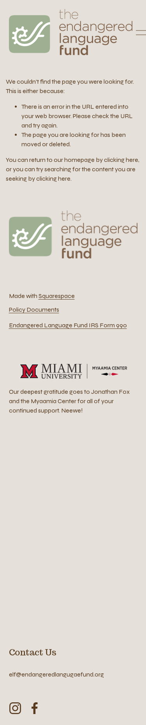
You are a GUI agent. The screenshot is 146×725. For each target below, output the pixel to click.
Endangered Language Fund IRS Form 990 (68, 325)
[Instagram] (15, 708)
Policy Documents (34, 309)
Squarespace (57, 296)
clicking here (121, 159)
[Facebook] (34, 708)
